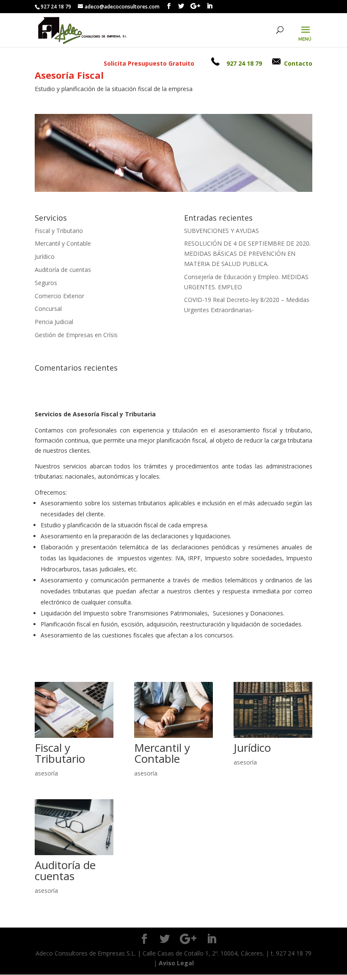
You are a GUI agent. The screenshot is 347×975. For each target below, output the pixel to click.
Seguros (46, 283)
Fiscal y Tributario (59, 231)
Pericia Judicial (54, 322)
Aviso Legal (176, 963)
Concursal (48, 309)
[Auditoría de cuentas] (74, 827)
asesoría (46, 773)
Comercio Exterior (59, 296)
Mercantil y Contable (63, 243)
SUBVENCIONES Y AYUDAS (221, 231)
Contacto (298, 63)
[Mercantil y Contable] (173, 710)
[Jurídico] (273, 710)
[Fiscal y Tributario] (74, 710)
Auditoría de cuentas (63, 270)
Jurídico (45, 256)
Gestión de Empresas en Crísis (76, 335)
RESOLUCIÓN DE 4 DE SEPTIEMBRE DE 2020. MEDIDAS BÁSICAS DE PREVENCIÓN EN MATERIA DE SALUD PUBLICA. (247, 253)
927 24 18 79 (244, 63)
